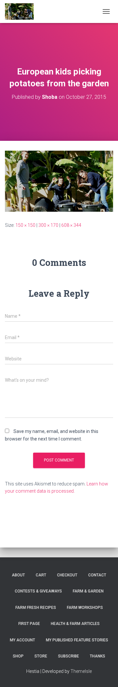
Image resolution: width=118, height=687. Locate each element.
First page (29, 623)
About (18, 575)
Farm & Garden (88, 591)
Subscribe (68, 656)
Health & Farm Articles (75, 623)
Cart (41, 575)
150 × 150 (25, 225)
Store (40, 656)
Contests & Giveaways (38, 591)
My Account (22, 640)
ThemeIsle (81, 671)
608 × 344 (71, 225)
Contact (97, 575)
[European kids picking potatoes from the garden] (59, 180)
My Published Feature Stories (77, 640)
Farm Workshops (85, 607)
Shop (18, 656)
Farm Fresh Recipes (35, 607)
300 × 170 (48, 225)
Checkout (67, 575)
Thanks (97, 656)
